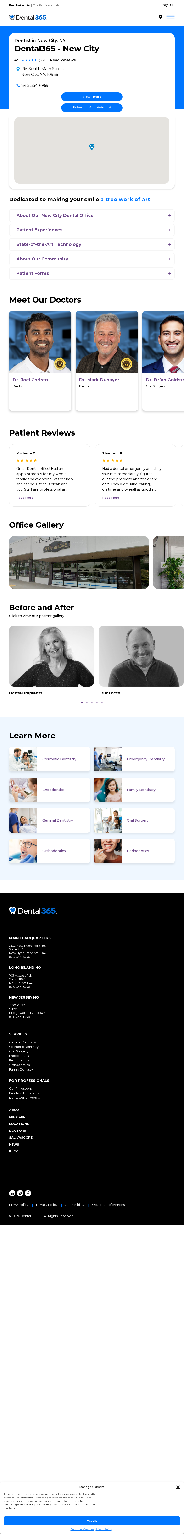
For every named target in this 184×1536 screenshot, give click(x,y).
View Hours (92, 96)
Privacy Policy (104, 1529)
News (14, 1144)
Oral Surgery (138, 820)
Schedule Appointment (92, 107)
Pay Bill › (168, 5)
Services (17, 1117)
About (15, 1110)
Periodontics (138, 851)
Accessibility (74, 1204)
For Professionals (46, 5)
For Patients (19, 5)
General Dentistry (57, 820)
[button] (178, 1487)
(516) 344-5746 (19, 957)
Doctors (17, 1130)
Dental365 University (24, 1097)
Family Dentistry (141, 790)
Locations (19, 1123)
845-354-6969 (34, 85)
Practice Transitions (24, 1093)
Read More (24, 497)
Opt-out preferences (82, 1529)
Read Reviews (63, 60)
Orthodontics (54, 851)
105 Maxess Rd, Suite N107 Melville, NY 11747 (21, 979)
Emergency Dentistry (146, 759)
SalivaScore (21, 1137)
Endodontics (53, 790)
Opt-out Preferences (108, 1204)
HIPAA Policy (18, 1204)
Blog (13, 1151)
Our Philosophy (21, 1088)
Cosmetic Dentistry (59, 759)
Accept (92, 1520)
